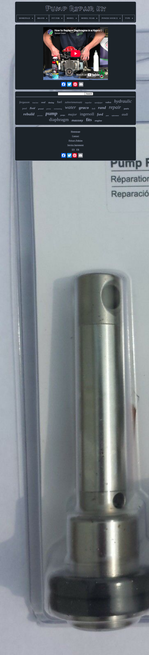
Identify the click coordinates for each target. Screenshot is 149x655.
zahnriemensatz (73, 102)
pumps (62, 115)
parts (126, 108)
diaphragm (59, 119)
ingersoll (87, 114)
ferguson (24, 102)
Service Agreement (75, 145)
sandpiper (99, 103)
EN (73, 150)
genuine (40, 115)
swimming (58, 109)
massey (77, 120)
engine (98, 120)
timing (51, 102)
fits (89, 119)
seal (43, 102)
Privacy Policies (76, 141)
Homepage (75, 132)
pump (51, 113)
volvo (108, 102)
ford (100, 114)
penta (48, 109)
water (70, 107)
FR (77, 150)
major (72, 114)
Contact (75, 136)
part (107, 115)
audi (125, 114)
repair (115, 107)
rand (102, 107)
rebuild (28, 114)
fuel (59, 102)
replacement (115, 115)
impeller (88, 103)
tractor (35, 102)
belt (93, 108)
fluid (32, 108)
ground (41, 109)
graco (84, 107)
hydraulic (123, 101)
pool (24, 108)
